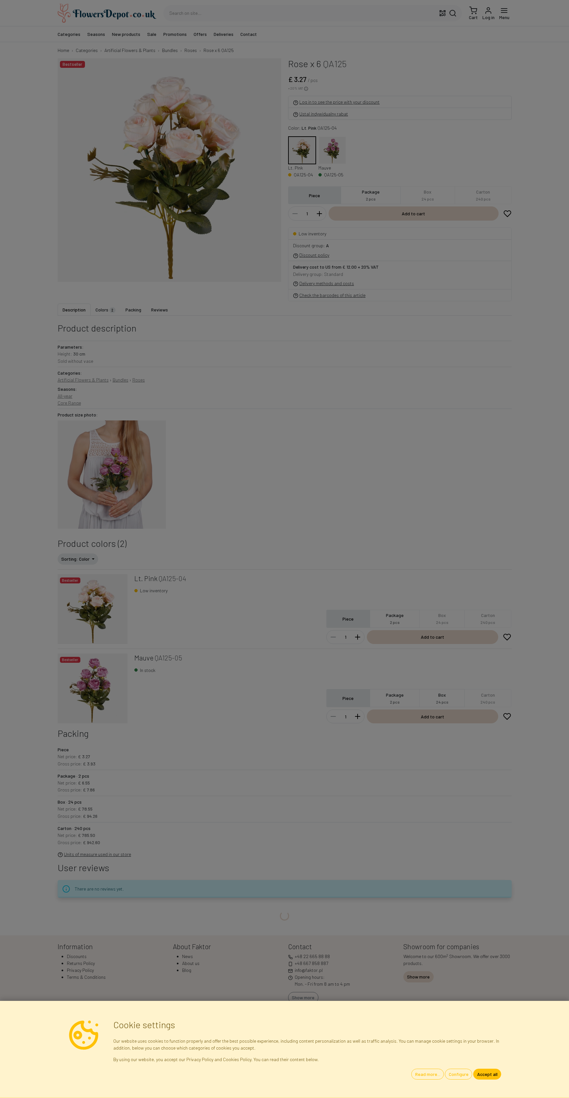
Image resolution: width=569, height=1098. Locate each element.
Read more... (427, 1074)
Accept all (487, 1074)
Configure (459, 1074)
